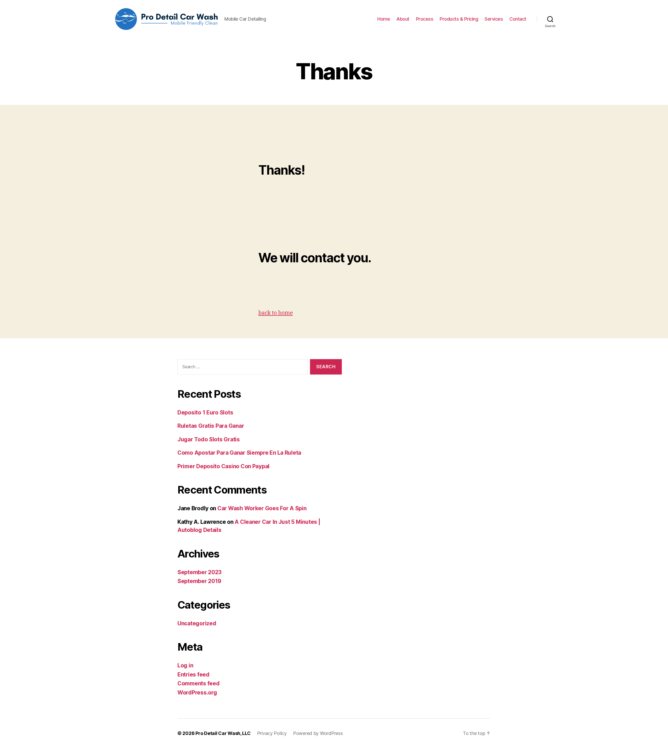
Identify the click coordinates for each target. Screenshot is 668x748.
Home (383, 19)
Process (424, 19)
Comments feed (198, 683)
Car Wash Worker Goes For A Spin (262, 508)
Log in (185, 665)
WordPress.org (197, 692)
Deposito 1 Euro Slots (205, 412)
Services (494, 19)
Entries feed (193, 674)
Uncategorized (196, 623)
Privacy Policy (272, 733)
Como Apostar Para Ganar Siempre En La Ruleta (239, 452)
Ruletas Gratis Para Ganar (210, 426)
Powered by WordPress (318, 733)
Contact (517, 19)
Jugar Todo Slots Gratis (208, 439)
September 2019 (199, 581)
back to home (275, 313)
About (402, 19)
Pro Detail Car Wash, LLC (223, 733)
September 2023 (199, 572)
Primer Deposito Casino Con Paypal (223, 466)
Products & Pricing (459, 19)
